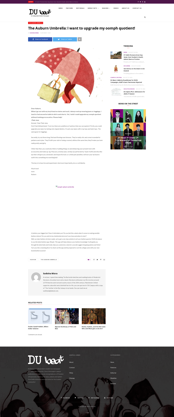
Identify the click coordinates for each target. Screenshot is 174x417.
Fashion (33, 259)
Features (69, 8)
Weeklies (113, 378)
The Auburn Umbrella (35, 23)
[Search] (145, 17)
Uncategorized (129, 89)
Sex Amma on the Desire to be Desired (134, 70)
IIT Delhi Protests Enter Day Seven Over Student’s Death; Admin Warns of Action (56, 2)
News (61, 8)
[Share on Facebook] (18, 115)
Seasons (105, 8)
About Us (125, 8)
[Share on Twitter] (18, 120)
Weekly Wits (92, 8)
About (71, 362)
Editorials (80, 8)
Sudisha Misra (34, 33)
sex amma (127, 66)
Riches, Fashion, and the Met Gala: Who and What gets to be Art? (94, 328)
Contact (72, 367)
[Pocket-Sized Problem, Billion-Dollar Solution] (40, 316)
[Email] (18, 130)
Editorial (113, 373)
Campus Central (116, 77)
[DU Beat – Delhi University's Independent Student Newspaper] (40, 13)
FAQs (71, 373)
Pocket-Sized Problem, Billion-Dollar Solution (38, 328)
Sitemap (72, 378)
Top (87, 413)
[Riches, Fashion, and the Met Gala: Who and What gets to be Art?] (94, 316)
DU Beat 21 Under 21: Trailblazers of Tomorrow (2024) (128, 140)
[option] (128, 129)
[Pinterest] (18, 125)
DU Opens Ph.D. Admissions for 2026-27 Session (134, 93)
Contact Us (137, 8)
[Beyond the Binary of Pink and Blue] (67, 316)
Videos (116, 8)
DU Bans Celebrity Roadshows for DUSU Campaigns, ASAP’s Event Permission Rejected (126, 81)
